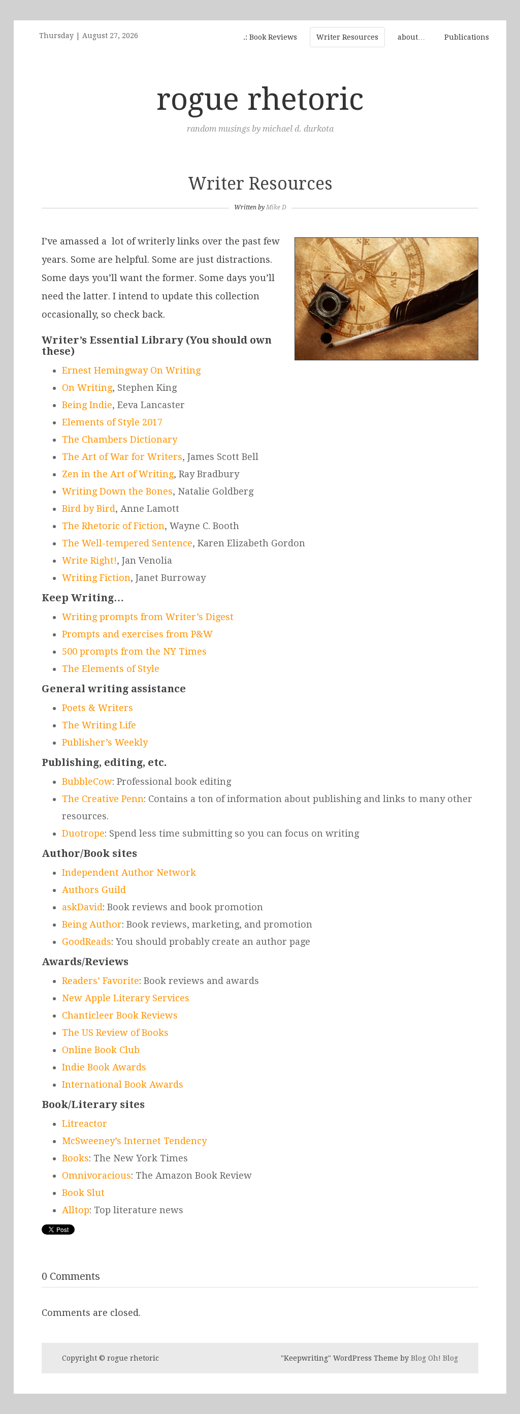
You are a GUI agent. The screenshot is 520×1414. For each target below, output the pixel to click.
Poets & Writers (97, 707)
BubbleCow (87, 781)
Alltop (75, 1210)
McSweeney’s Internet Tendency (134, 1140)
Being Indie (87, 404)
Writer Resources (347, 37)
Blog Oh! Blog (434, 1358)
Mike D (276, 207)
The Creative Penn (103, 798)
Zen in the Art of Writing (118, 474)
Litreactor (84, 1123)
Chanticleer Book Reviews (120, 1015)
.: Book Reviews (270, 37)
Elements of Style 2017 (112, 422)
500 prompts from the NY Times (134, 651)
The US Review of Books (115, 1032)
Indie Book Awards (104, 1067)
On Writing (87, 387)
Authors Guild (94, 889)
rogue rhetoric (260, 99)
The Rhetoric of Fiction (113, 525)
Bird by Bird (88, 508)
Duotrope (83, 833)
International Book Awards (122, 1084)
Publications (466, 37)
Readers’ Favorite (100, 980)
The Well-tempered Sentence (127, 543)
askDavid (82, 907)
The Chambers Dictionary (119, 439)
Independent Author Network (129, 872)
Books (75, 1158)
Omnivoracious (96, 1175)
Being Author (92, 924)
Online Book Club (101, 1049)
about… (411, 37)
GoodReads (86, 941)
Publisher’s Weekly (105, 742)
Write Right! (89, 560)
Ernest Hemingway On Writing (131, 370)
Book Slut (83, 1192)
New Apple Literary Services (125, 998)
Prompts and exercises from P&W (137, 634)
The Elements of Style (110, 668)
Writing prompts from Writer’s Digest (148, 616)
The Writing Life (99, 725)
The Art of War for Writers (122, 456)
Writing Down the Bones (117, 491)
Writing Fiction (96, 577)
